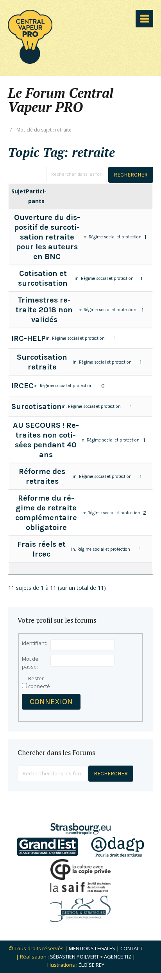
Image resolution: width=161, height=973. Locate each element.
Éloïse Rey (91, 964)
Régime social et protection (115, 237)
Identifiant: (34, 643)
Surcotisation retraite (42, 362)
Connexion (51, 701)
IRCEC (22, 385)
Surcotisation (36, 406)
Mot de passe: (30, 662)
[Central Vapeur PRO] (30, 61)
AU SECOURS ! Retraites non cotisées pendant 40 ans (46, 440)
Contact (131, 948)
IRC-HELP (28, 338)
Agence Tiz (117, 956)
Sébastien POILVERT (74, 956)
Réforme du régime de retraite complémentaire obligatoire (46, 513)
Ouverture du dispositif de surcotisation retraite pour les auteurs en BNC (47, 237)
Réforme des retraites (42, 476)
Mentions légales (92, 948)
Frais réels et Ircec (41, 549)
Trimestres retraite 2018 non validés (44, 310)
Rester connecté (39, 682)
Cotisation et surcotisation (43, 278)
